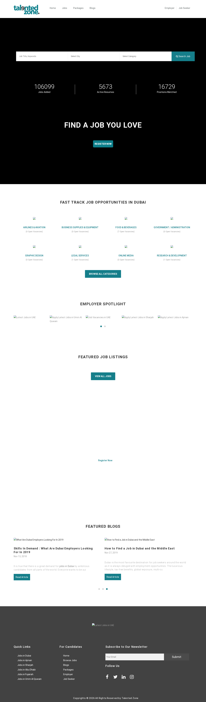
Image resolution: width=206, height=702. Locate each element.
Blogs (92, 8)
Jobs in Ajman (24, 660)
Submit (176, 657)
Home (53, 8)
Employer (169, 8)
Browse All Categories (103, 274)
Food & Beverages (125, 227)
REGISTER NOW (103, 144)
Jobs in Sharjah (25, 665)
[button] (101, 326)
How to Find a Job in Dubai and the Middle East (49, 548)
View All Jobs (103, 376)
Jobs (64, 8)
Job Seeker (184, 8)
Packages (78, 8)
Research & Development (172, 255)
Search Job (184, 56)
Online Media (126, 255)
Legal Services (80, 255)
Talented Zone (130, 698)
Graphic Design (34, 255)
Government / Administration (172, 227)
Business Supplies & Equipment (80, 227)
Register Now (105, 460)
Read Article (22, 577)
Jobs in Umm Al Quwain (29, 679)
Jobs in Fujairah (25, 674)
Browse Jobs (70, 660)
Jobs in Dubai (24, 655)
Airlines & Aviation (34, 227)
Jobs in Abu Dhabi (26, 669)
